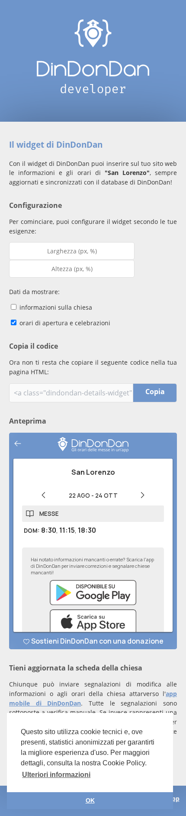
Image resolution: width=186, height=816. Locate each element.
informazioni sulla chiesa (55, 307)
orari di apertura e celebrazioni (64, 323)
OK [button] (90, 800)
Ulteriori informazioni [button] (56, 774)
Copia (155, 391)
